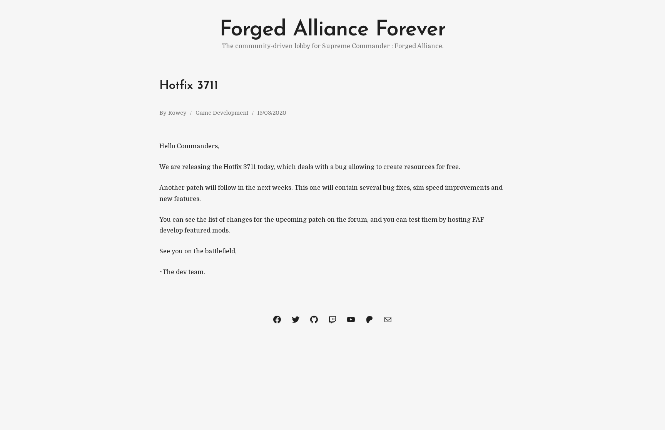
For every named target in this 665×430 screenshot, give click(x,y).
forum (357, 219)
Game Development (221, 113)
